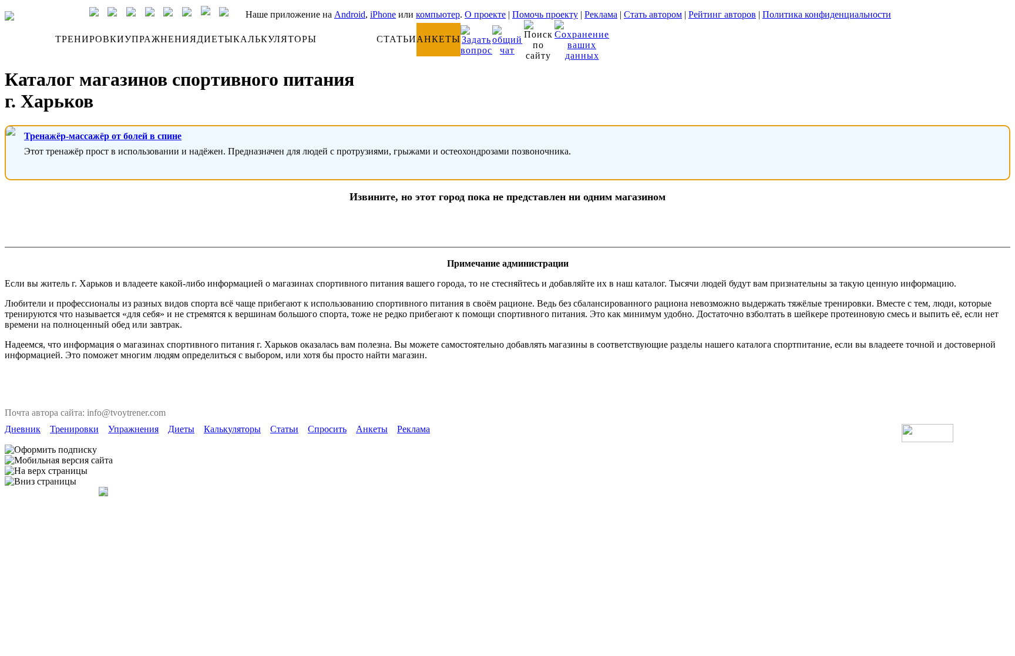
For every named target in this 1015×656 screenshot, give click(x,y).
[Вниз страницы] (40, 481)
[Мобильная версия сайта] (59, 460)
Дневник (23, 429)
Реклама (600, 14)
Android (349, 14)
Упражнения (133, 429)
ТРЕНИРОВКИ (90, 39)
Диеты (181, 429)
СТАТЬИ (396, 39)
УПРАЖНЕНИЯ (161, 39)
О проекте (485, 14)
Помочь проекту (545, 14)
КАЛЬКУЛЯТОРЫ (275, 39)
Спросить (327, 429)
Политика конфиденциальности (826, 14)
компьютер (438, 14)
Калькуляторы (232, 429)
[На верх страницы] (46, 471)
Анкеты (372, 429)
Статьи (284, 429)
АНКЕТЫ (438, 39)
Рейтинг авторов (722, 14)
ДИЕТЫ (215, 39)
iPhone (383, 14)
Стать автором (653, 14)
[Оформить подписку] (51, 450)
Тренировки (74, 429)
